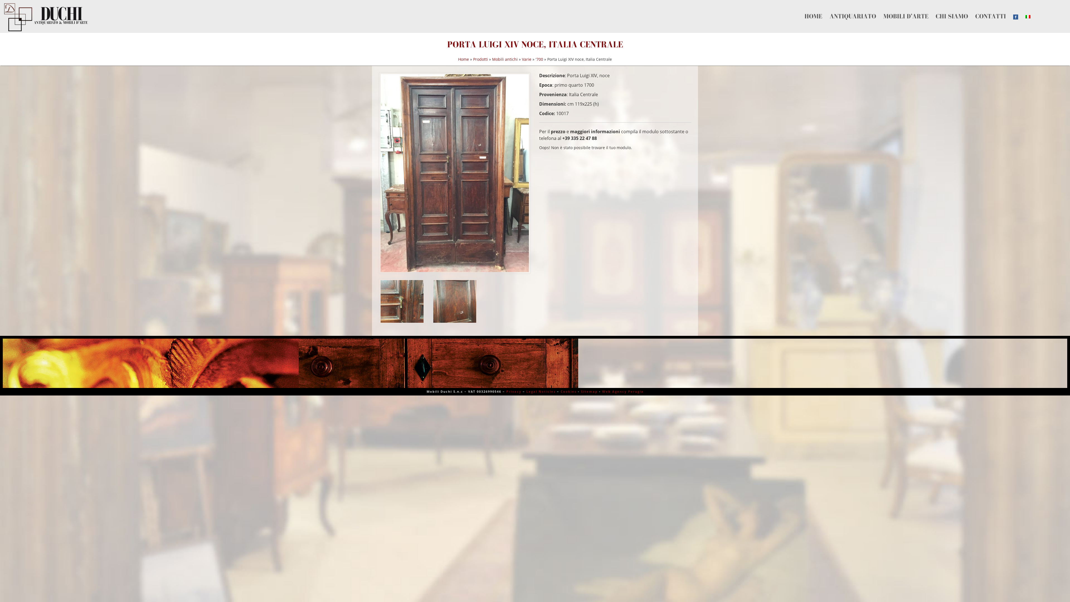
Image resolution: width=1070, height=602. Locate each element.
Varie (526, 59)
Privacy (513, 391)
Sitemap (589, 391)
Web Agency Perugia (623, 391)
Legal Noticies (541, 391)
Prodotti (480, 59)
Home (807, 10)
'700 (539, 59)
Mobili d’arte (860, 10)
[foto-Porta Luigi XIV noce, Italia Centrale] (455, 173)
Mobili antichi (505, 59)
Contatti (909, 10)
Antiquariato (830, 10)
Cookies (569, 391)
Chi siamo (887, 10)
